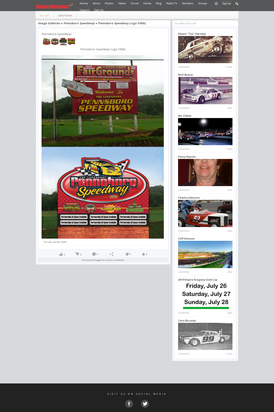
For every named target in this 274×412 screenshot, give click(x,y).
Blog (159, 3)
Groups (202, 3)
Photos (109, 3)
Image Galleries (49, 23)
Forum (135, 3)
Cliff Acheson (186, 238)
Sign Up (227, 3)
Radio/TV (171, 3)
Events (147, 3)
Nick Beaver (185, 74)
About (96, 3)
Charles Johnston (189, 197)
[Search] (236, 3)
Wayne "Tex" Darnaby (192, 34)
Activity (84, 3)
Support (84, 10)
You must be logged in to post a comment (103, 260)
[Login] (216, 3)
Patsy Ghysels (187, 156)
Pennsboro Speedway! (79, 23)
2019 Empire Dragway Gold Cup (197, 279)
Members (187, 3)
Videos (122, 3)
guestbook (65, 15)
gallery (44, 15)
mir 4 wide (184, 116)
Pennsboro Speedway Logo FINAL (122, 23)
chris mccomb (187, 320)
